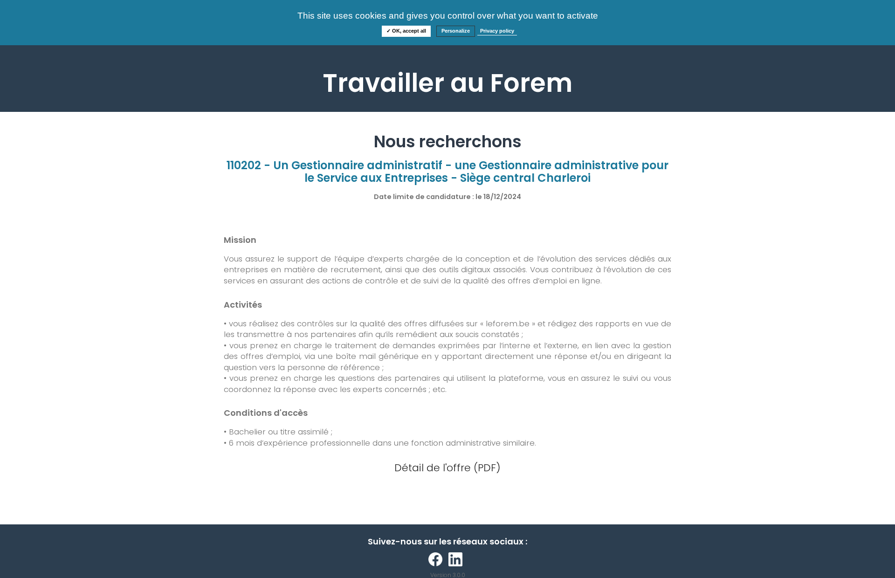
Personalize (455, 31)
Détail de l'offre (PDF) (447, 468)
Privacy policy (497, 31)
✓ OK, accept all (406, 31)
